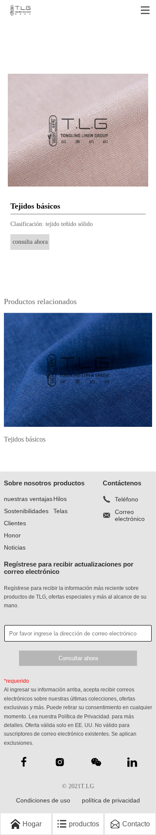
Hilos (60, 498)
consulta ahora (30, 242)
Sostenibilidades (26, 511)
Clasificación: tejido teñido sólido (51, 224)
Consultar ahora (78, 658)
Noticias (15, 547)
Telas (60, 511)
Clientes (15, 523)
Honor (12, 535)
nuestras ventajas (28, 498)
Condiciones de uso (43, 800)
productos (68, 483)
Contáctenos (122, 483)
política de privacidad (111, 800)
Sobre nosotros (27, 483)
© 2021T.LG (78, 786)
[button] (14, 130)
